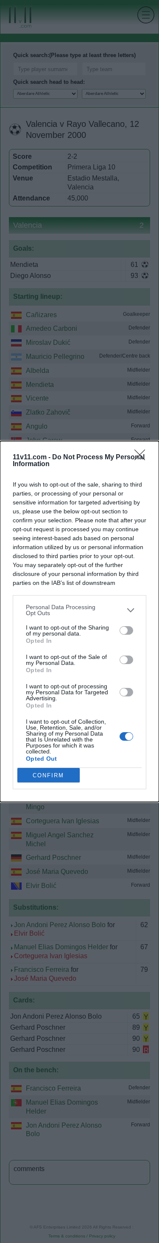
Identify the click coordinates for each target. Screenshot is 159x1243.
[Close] (142, 458)
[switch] (126, 630)
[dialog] (79, 621)
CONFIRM (48, 775)
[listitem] (79, 610)
